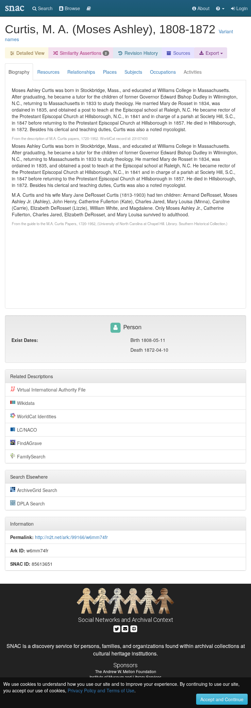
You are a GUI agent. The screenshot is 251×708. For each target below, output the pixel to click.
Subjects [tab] (133, 72)
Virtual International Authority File (51, 389)
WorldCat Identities (36, 416)
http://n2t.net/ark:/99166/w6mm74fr (71, 537)
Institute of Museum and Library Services (125, 677)
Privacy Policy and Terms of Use (101, 690)
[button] (220, 8)
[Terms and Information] (134, 628)
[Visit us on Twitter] (116, 628)
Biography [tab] (18, 72)
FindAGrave (29, 443)
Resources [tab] (48, 72)
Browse (71, 8)
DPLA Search (31, 503)
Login (241, 8)
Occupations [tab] (163, 72)
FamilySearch (31, 456)
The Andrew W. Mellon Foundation (125, 671)
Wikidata (26, 403)
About (202, 8)
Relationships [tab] (81, 72)
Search (45, 8)
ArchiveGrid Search (37, 490)
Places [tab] (110, 72)
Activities (193, 72)
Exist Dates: (24, 340)
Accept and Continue (221, 699)
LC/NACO (27, 429)
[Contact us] (125, 628)
